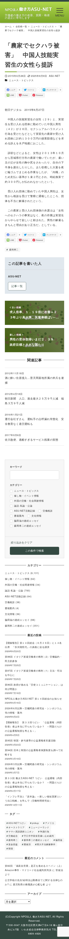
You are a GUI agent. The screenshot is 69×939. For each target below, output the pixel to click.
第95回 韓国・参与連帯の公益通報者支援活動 (30, 740)
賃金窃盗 (13, 844)
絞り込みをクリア (21, 542)
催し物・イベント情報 (17, 578)
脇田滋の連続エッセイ (17, 619)
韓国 (10, 848)
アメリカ (49, 823)
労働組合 (13, 835)
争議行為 (44, 831)
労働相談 (10, 602)
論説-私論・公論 (14, 590)
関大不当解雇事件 (46, 844)
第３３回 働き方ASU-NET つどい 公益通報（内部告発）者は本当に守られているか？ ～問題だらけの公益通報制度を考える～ (33, 782)
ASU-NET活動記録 (15, 596)
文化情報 (10, 614)
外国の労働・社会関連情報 (20, 584)
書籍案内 (10, 608)
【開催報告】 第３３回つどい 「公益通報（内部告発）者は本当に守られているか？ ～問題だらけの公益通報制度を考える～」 (33, 726)
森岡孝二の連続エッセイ (18, 625)
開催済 (27, 844)
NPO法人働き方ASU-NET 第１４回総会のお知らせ (34, 698)
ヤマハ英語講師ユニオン (21, 831)
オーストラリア (16, 827)
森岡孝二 (13, 249)
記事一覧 (17, 286)
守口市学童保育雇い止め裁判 (39, 835)
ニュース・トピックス (21, 80)
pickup (35, 823)
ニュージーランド (40, 827)
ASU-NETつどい (17, 823)
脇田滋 (58, 840)
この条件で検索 (34, 550)
